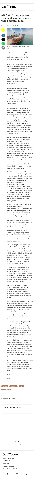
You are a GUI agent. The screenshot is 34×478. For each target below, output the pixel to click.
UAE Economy (6, 389)
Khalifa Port (13, 386)
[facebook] (3, 35)
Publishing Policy (9, 466)
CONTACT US (6, 461)
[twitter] (3, 39)
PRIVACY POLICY (8, 463)
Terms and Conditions (10, 468)
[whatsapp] (3, 43)
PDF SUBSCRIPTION (8, 458)
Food (21, 386)
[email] (3, 48)
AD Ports (5, 386)
